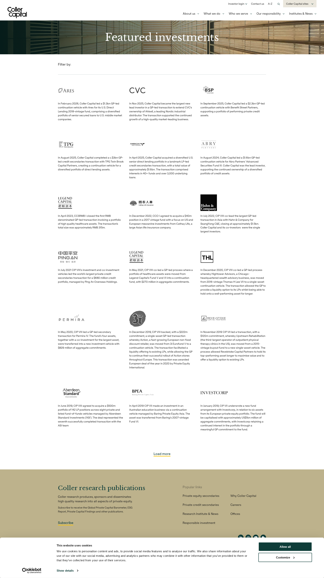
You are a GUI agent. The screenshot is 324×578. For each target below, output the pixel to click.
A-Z (270, 3)
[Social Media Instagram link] (248, 537)
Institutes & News (301, 13)
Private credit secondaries (201, 505)
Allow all (285, 546)
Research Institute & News (200, 514)
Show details (65, 570)
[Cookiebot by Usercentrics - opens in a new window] (31, 570)
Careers (235, 505)
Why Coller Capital (243, 496)
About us (189, 13)
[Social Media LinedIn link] (241, 537)
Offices (235, 514)
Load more (162, 454)
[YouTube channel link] (256, 537)
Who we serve (238, 13)
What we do (212, 13)
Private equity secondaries (201, 496)
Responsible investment (199, 523)
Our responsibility (268, 13)
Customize (283, 557)
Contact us (257, 3)
